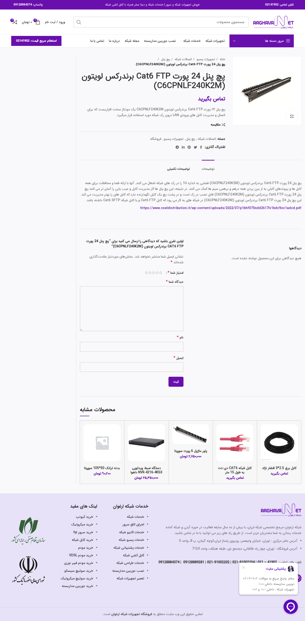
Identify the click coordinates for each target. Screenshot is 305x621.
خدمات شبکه (155, 4)
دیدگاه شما (174, 282)
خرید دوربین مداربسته (77, 586)
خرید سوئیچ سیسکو (78, 570)
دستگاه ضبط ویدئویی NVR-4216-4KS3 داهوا (146, 470)
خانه (222, 59)
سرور (168, 4)
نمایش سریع (264, 442)
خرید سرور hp (83, 532)
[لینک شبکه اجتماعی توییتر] (195, 147)
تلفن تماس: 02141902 (279, 4)
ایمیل (178, 358)
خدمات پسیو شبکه (131, 540)
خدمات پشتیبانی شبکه (128, 547)
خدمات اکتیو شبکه (131, 532)
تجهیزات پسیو (205, 59)
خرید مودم (85, 547)
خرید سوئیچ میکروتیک (77, 578)
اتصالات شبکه (183, 59)
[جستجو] (78, 22)
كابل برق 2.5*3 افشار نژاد (279, 468)
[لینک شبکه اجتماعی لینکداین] (183, 147)
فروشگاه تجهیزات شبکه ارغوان (131, 614)
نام (180, 337)
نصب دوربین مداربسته (128, 570)
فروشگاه (155, 139)
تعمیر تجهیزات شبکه (130, 578)
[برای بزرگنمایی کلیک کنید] (292, 116)
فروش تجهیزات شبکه (187, 4)
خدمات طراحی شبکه (130, 563)
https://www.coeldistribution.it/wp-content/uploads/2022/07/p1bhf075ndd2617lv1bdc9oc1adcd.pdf (220, 208)
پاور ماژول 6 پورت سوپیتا (190, 451)
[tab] (208, 167)
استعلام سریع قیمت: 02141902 (36, 40)
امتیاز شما (175, 273)
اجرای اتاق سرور (133, 524)
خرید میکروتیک (82, 524)
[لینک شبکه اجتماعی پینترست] (189, 147)
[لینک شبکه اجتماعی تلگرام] (177, 147)
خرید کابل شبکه (82, 540)
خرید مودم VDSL (81, 555)
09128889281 (193, 562)
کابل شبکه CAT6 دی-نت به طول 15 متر (235, 470)
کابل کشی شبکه (114, 4)
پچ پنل (165, 59)
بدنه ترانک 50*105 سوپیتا (102, 468)
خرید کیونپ (84, 516)
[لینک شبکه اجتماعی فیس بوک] (200, 147)
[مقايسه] (264, 432)
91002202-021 (218, 562)
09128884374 (23, 4)
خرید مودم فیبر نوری (78, 563)
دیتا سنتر (139, 4)
